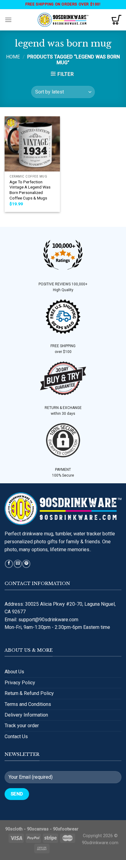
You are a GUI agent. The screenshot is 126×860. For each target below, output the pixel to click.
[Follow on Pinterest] (26, 564)
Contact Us (16, 736)
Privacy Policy (20, 683)
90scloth (14, 829)
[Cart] (116, 20)
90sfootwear (66, 829)
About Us (14, 672)
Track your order (22, 725)
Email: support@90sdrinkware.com (41, 619)
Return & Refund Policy (29, 693)
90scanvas (38, 829)
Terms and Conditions (28, 704)
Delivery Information (26, 715)
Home (13, 57)
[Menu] (8, 19)
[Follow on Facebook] (9, 564)
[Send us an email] (18, 564)
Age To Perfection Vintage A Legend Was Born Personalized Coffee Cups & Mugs (29, 189)
